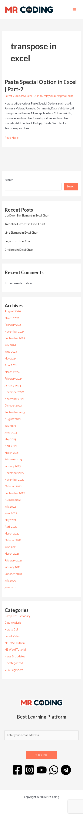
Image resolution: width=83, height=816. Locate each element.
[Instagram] (29, 770)
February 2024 (14, 378)
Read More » (12, 138)
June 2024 (11, 351)
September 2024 (15, 338)
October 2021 (13, 540)
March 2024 (12, 372)
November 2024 (14, 331)
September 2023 (15, 412)
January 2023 (13, 466)
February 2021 (13, 560)
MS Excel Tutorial (31, 96)
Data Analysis (13, 622)
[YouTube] (41, 770)
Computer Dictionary (17, 616)
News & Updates (15, 656)
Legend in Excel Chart (18, 241)
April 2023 (11, 446)
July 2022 (10, 506)
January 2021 (12, 567)
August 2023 (12, 419)
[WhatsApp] (54, 770)
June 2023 (11, 432)
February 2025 (13, 325)
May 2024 (11, 358)
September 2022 (15, 493)
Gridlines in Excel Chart (19, 249)
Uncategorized (14, 663)
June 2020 (11, 587)
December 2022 (14, 473)
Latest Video (12, 96)
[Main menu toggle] (74, 9)
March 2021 (12, 553)
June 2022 (11, 513)
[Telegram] (66, 770)
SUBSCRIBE (41, 755)
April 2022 (11, 526)
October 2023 (13, 405)
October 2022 (13, 486)
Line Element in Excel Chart (21, 232)
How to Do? (11, 629)
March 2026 (12, 318)
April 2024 (11, 365)
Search (9, 180)
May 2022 (10, 520)
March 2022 (12, 533)
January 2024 (13, 385)
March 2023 (12, 453)
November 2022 (14, 479)
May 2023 (10, 439)
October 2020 (13, 574)
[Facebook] (17, 770)
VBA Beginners (14, 670)
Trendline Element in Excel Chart (25, 224)
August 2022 (13, 500)
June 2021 (10, 547)
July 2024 (10, 345)
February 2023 (13, 459)
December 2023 (14, 392)
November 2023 (14, 399)
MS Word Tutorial (15, 649)
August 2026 (13, 311)
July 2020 (10, 580)
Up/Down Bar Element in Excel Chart (27, 215)
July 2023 (10, 426)
